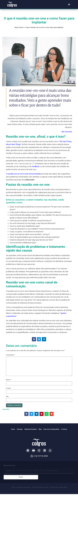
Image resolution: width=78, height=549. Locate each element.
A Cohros (64, 429)
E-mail (8, 388)
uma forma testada (32, 174)
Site (7, 396)
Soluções (20, 429)
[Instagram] (39, 450)
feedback (35, 166)
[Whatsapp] (50, 450)
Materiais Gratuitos (30, 429)
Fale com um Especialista (51, 429)
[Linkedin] (44, 450)
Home (13, 429)
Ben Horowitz (67, 132)
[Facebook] (28, 450)
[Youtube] (33, 450)
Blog (40, 429)
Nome (8, 380)
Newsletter (10, 465)
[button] (69, 4)
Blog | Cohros (19, 27)
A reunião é (15, 174)
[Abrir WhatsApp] (73, 544)
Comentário (10, 355)
